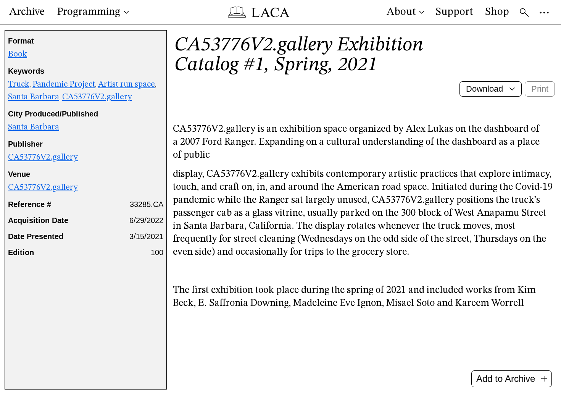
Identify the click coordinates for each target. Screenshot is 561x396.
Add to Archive (505, 378)
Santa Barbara (33, 97)
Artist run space (126, 84)
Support (454, 12)
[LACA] (259, 12)
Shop (497, 12)
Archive (27, 12)
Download (484, 89)
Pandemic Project (63, 84)
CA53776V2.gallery (97, 97)
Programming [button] (88, 12)
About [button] (401, 12)
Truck (18, 84)
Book (17, 54)
